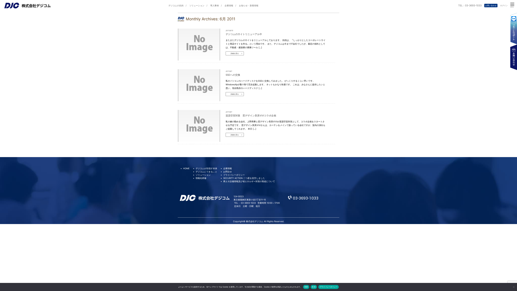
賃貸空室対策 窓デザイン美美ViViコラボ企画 (251, 115)
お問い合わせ (491, 5)
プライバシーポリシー (234, 175)
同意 (306, 287)
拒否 (314, 287)
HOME (186, 168)
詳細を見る (235, 53)
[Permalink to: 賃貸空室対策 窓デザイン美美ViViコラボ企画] (201, 126)
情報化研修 (201, 178)
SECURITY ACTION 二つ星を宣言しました (244, 178)
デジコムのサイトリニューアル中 (244, 34)
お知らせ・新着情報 (248, 5)
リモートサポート (513, 28)
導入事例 (214, 5)
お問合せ (227, 171)
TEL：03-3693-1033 (470, 5)
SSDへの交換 (233, 74)
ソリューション (196, 5)
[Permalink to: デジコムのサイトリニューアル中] (201, 44)
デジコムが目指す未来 (206, 168)
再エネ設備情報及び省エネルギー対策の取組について (249, 181)
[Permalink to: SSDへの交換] (201, 85)
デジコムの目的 (176, 5)
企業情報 (229, 5)
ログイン (504, 5)
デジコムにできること (206, 171)
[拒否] (513, 287)
